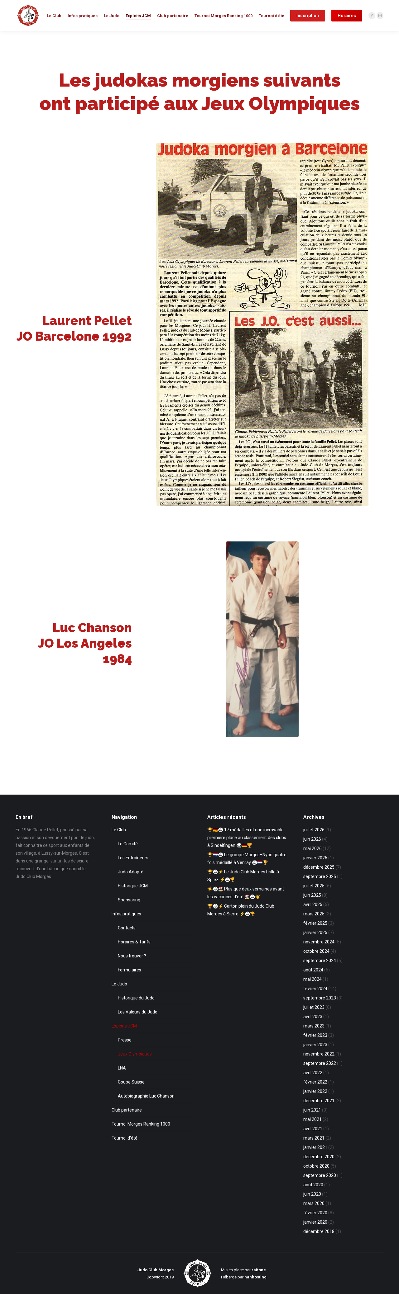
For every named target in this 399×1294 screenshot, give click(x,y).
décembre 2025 (318, 867)
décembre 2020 (318, 1156)
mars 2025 (313, 913)
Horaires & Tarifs (134, 941)
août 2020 (313, 1184)
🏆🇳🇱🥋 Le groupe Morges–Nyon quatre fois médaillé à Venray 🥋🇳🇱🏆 (246, 858)
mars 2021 (313, 1138)
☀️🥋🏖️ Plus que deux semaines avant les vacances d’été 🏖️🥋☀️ (245, 892)
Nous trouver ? (132, 955)
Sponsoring (129, 899)
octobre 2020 (316, 1166)
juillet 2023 (313, 1007)
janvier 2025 (315, 932)
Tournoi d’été (124, 1138)
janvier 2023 (315, 1044)
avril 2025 (312, 904)
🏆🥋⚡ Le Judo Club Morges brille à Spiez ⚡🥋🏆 (243, 875)
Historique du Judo (136, 997)
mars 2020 (313, 1203)
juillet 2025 (313, 885)
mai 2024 (312, 979)
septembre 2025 (319, 876)
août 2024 (313, 969)
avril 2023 (312, 1016)
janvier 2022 (315, 1091)
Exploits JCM (124, 1025)
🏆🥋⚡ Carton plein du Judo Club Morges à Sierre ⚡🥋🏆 (240, 910)
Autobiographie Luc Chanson (146, 1095)
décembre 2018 (318, 1231)
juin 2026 (312, 839)
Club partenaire (127, 1109)
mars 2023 (313, 1025)
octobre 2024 (316, 951)
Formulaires (129, 969)
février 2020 (315, 1212)
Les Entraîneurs (133, 857)
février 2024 (315, 988)
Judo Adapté (130, 871)
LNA (122, 1067)
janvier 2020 (315, 1222)
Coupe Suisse (131, 1081)
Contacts (127, 927)
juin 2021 (312, 1109)
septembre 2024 (319, 960)
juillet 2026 (313, 829)
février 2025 (315, 923)
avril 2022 (312, 1072)
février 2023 (315, 1035)
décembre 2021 (318, 1100)
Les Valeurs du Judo (137, 1011)
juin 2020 (312, 1194)
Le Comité (128, 843)
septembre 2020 (319, 1175)
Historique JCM (133, 885)
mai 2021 (312, 1119)
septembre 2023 (319, 997)
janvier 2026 (315, 857)
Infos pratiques (126, 913)
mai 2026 (312, 848)
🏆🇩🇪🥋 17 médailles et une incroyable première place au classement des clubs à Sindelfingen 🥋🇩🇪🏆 (246, 837)
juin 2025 (312, 895)
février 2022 (315, 1081)
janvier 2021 (315, 1147)
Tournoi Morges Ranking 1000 (141, 1124)
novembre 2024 (318, 941)
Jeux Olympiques (135, 1053)
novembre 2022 (318, 1053)
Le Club (119, 829)
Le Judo (119, 983)
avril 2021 (312, 1128)
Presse (125, 1039)
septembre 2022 (319, 1063)
